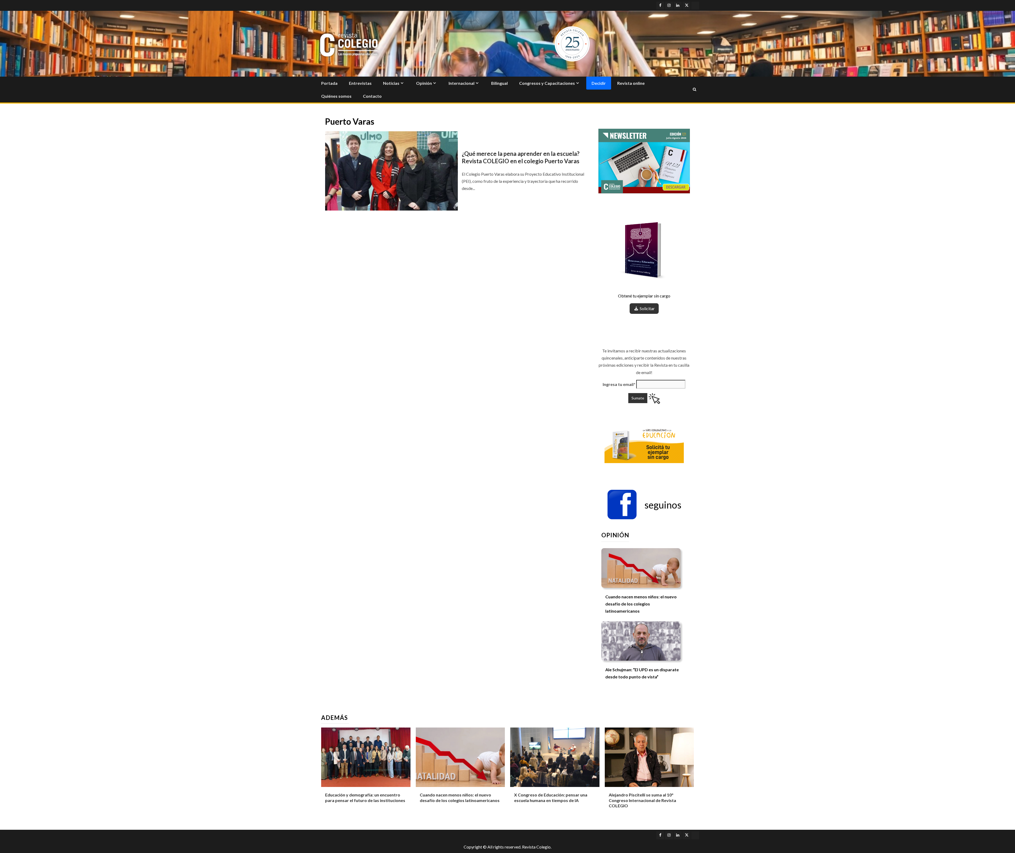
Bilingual (499, 83)
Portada (329, 83)
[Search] (694, 90)
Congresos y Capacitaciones (547, 83)
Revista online (631, 83)
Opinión (424, 83)
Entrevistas (360, 83)
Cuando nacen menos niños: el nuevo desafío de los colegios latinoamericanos (641, 603)
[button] (644, 505)
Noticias (391, 83)
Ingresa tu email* (619, 384)
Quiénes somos (336, 96)
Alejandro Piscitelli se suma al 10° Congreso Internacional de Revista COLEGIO (642, 800)
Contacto (372, 96)
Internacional (461, 83)
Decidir (599, 83)
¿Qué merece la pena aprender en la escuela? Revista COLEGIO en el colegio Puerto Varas (520, 157)
